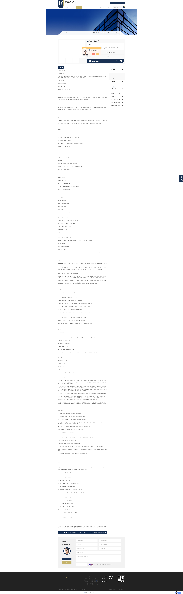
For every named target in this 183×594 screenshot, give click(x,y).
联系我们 (107, 7)
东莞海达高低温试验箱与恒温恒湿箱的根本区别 (117, 102)
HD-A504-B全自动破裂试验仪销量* (70, 532)
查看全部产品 (113, 81)
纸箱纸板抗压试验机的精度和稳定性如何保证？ (117, 93)
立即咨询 (117, 60)
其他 (112, 76)
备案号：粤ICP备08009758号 (81, 589)
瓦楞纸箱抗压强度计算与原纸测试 (116, 105)
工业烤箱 (108, 32)
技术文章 (90, 7)
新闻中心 (85, 7)
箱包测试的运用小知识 (114, 96)
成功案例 (96, 7)
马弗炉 (113, 78)
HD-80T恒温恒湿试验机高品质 (99, 532)
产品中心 (79, 7)
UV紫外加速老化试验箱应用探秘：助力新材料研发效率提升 (117, 99)
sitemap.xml (123, 589)
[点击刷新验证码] (90, 565)
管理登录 (118, 589)
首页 (68, 7)
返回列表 (83, 532)
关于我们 (73, 7)
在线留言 (102, 7)
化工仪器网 (114, 589)
